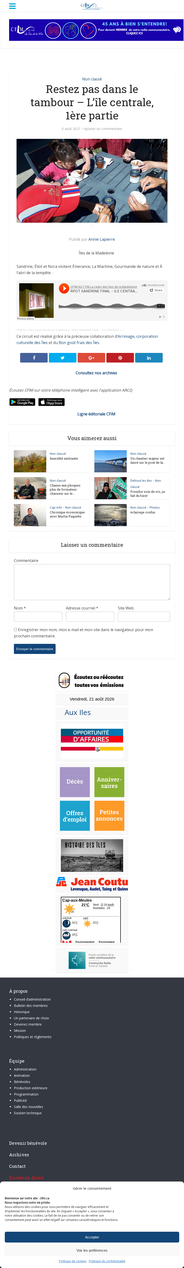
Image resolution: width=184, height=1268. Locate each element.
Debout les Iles (141, 480)
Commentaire (26, 560)
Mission (20, 1030)
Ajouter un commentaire (103, 129)
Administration (25, 1069)
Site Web (126, 608)
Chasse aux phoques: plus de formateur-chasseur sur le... (65, 489)
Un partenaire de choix (31, 1018)
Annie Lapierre (101, 239)
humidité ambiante (64, 458)
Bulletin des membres (31, 1005)
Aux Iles (76, 712)
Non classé (92, 79)
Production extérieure (30, 1088)
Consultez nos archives (96, 372)
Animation (22, 1075)
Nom (20, 608)
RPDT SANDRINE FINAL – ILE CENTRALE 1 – (98, 330)
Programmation (26, 1094)
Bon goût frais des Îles (79, 342)
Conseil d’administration (32, 999)
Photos (155, 507)
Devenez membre (28, 1024)
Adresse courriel (82, 608)
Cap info (56, 507)
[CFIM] (92, 5)
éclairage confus (142, 512)
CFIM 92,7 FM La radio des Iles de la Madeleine (43, 330)
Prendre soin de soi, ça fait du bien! (147, 493)
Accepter (92, 1237)
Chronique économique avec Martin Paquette (67, 514)
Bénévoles (22, 1081)
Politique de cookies (72, 1261)
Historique (22, 1011)
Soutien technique (28, 1113)
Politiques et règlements (33, 1036)
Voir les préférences (92, 1250)
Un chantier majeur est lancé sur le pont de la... (147, 460)
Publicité (20, 1100)
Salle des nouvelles (28, 1106)
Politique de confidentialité (107, 1261)
